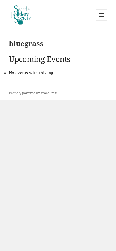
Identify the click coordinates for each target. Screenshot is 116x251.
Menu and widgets (101, 20)
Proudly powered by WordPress (33, 93)
